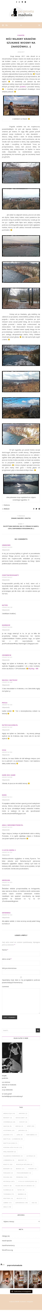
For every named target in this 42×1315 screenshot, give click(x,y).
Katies (5, 605)
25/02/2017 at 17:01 (7, 852)
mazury (22, 1160)
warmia (22, 1194)
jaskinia (22, 1130)
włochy (21, 1198)
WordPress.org (7, 1250)
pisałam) (23, 87)
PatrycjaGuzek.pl (10, 725)
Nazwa (5, 950)
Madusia (6, 509)
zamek (7, 1202)
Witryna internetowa (9, 968)
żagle (7, 1207)
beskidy (7, 1117)
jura (20, 1134)
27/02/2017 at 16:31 (7, 657)
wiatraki (8, 1198)
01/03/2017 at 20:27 (7, 577)
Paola (4, 702)
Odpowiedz (6, 550)
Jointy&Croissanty (10, 575)
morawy (7, 1168)
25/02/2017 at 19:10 (7, 827)
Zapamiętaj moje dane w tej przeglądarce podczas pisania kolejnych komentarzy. (21, 981)
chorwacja (9, 1122)
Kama (4, 795)
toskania (8, 1194)
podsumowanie (24, 1173)
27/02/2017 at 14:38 (7, 682)
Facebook (23, 1301)
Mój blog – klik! (33, 668)
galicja (7, 1126)
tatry (21, 1190)
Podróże (21, 35)
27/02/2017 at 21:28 (7, 607)
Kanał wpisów (7, 1241)
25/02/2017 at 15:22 (7, 915)
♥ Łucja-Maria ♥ (9, 850)
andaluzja (9, 1113)
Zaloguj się (5, 1236)
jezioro (8, 1134)
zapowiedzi (21, 1202)
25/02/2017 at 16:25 (7, 882)
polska (7, 1177)
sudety (7, 1185)
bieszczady (21, 1117)
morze (20, 1168)
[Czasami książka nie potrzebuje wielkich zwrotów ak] (21, 1279)
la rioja (31, 1156)
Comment (5, 986)
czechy (23, 1122)
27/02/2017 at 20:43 (7, 627)
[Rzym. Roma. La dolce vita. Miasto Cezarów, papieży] (35, 1279)
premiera (21, 1177)
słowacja (8, 1190)
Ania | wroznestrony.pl (12, 825)
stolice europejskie (27, 1181)
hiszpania (9, 1130)
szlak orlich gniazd (24, 1185)
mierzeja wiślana (24, 1164)
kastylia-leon (10, 1143)
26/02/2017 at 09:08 (7, 777)
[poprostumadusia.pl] (21, 13)
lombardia (8, 1160)
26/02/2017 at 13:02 (7, 752)
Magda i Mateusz (9, 680)
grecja (19, 1126)
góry (30, 1126)
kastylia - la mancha (13, 1139)
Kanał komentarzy (8, 1245)
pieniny (32, 1168)
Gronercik (6, 655)
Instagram (30, 1301)
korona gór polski (12, 1147)
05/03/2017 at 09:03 (7, 547)
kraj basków (9, 1151)
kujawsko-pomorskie (13, 1156)
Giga (4, 750)
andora (23, 1113)
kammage (6, 625)
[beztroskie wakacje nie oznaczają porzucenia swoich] (6, 1279)
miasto (8, 1164)
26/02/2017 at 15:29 (7, 704)
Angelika (6, 880)
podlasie (8, 1173)
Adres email (7, 959)
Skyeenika (6, 913)
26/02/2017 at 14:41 (7, 727)
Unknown (6, 545)
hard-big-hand (8, 775)
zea (34, 1202)
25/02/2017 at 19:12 (7, 797)
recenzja (9, 1181)
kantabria (32, 1134)
